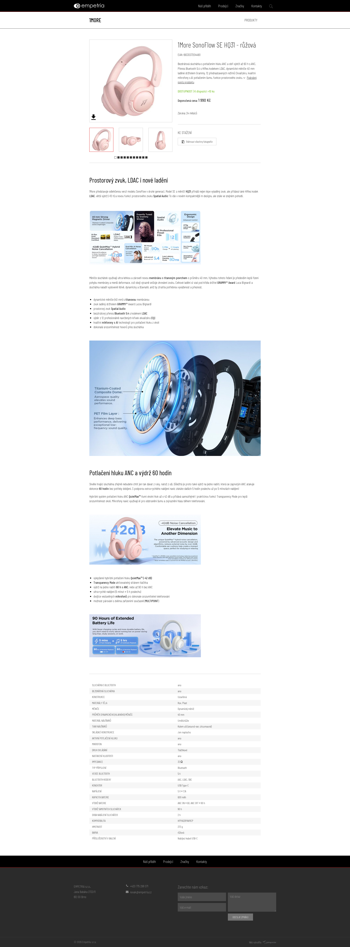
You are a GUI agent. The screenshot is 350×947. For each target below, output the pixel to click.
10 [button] (143, 157)
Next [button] (175, 81)
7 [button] (134, 157)
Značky (240, 6)
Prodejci (223, 6)
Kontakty (256, 6)
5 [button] (128, 157)
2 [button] (118, 157)
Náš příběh (204, 6)
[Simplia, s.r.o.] (269, 942)
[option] (131, 81)
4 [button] (125, 157)
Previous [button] (87, 81)
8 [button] (137, 157)
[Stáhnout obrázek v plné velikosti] (94, 117)
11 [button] (146, 157)
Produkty (250, 20)
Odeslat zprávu (240, 917)
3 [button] (121, 157)
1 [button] (115, 157)
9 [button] (140, 157)
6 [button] (131, 157)
